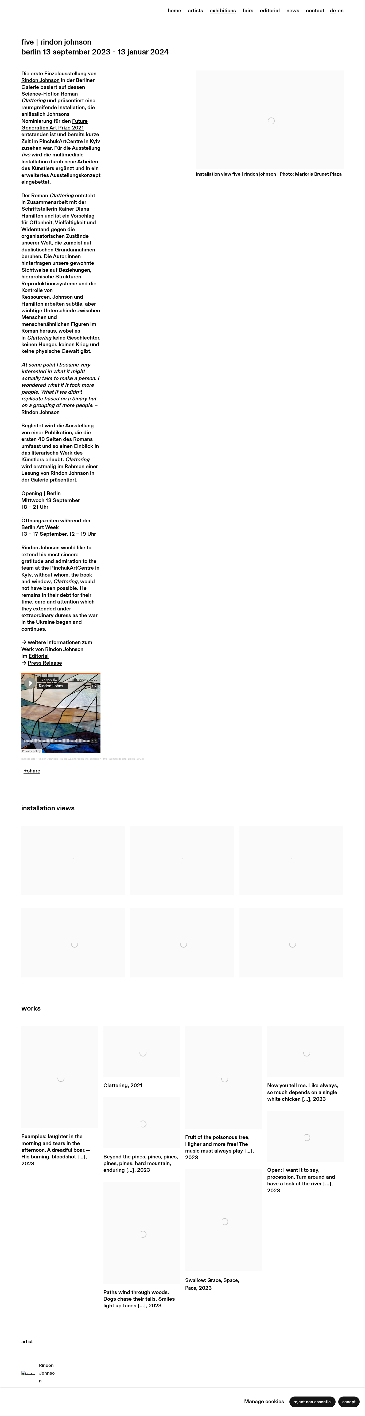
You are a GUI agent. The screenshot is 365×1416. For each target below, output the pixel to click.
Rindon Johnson (40, 80)
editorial (270, 10)
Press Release (45, 663)
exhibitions (223, 10)
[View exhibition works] (270, 84)
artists (195, 10)
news (292, 10)
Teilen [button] (31, 772)
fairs (248, 10)
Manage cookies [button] (264, 1401)
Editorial (39, 656)
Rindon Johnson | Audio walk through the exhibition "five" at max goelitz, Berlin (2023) (91, 758)
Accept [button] (349, 1402)
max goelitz (28, 758)
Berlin (31, 52)
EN (341, 10)
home (174, 10)
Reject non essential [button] (312, 1402)
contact (315, 10)
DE (333, 10)
